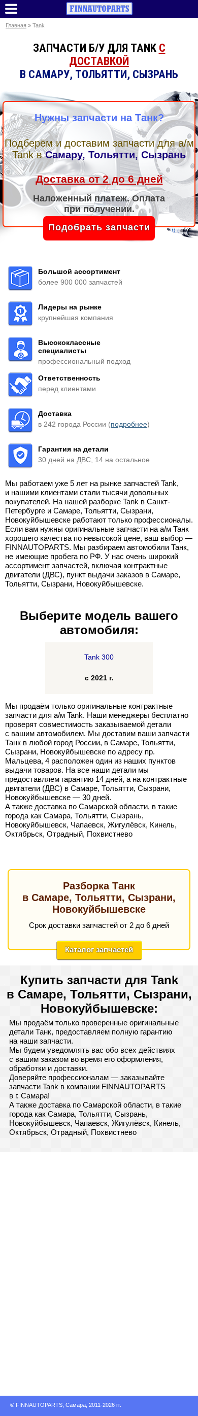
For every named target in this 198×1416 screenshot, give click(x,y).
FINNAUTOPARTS (39, 1405)
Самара (75, 1405)
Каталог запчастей (99, 949)
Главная (16, 25)
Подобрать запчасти (99, 227)
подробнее (129, 424)
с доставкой (117, 54)
